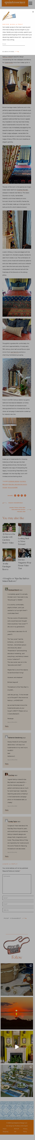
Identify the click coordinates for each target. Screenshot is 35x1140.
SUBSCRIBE (8, 51)
